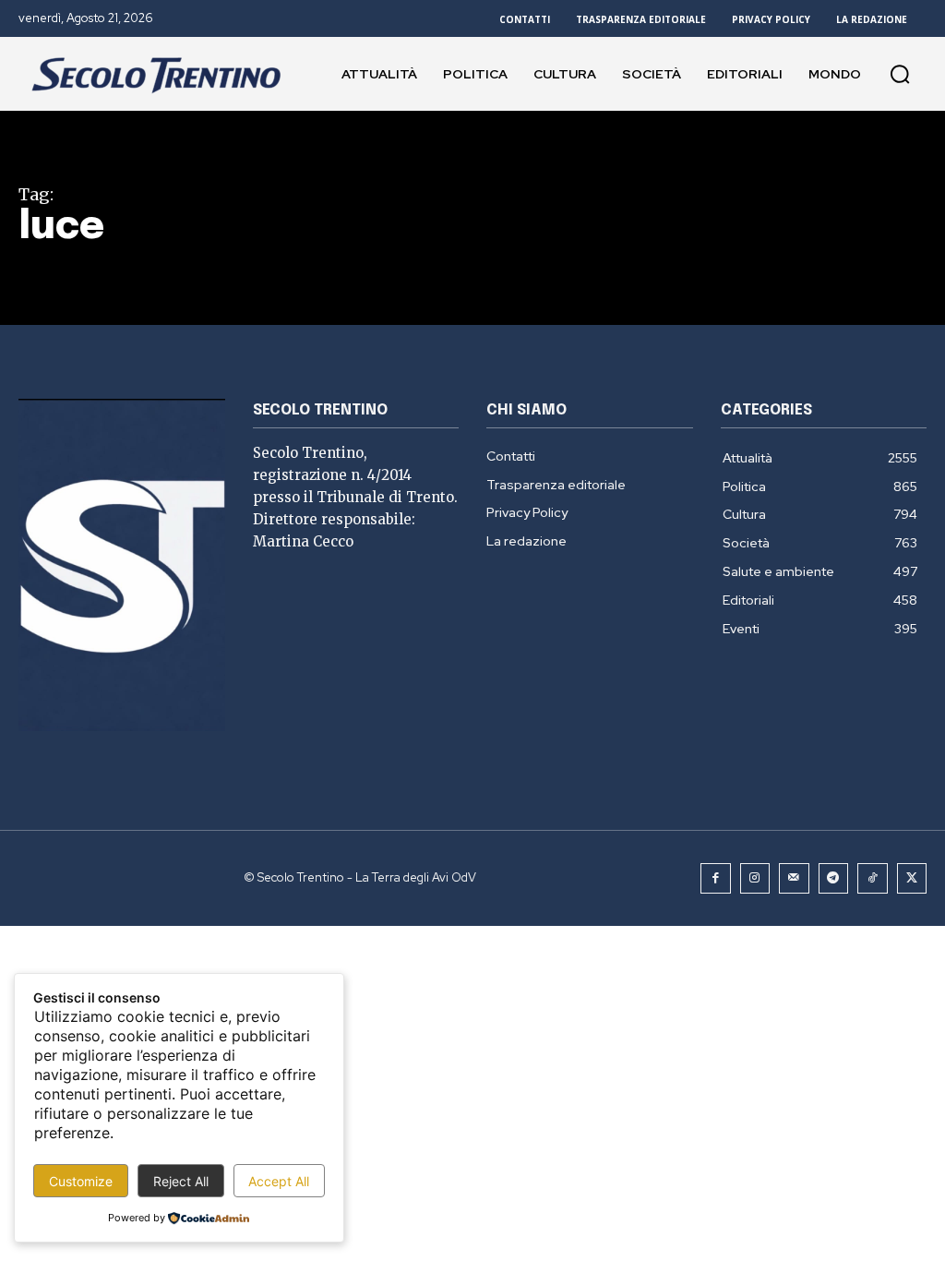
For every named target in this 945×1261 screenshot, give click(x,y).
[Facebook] (715, 878)
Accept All (278, 1181)
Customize (81, 1181)
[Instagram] (755, 878)
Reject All (181, 1181)
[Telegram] (834, 878)
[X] (912, 878)
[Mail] (794, 878)
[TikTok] (872, 878)
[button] (900, 74)
